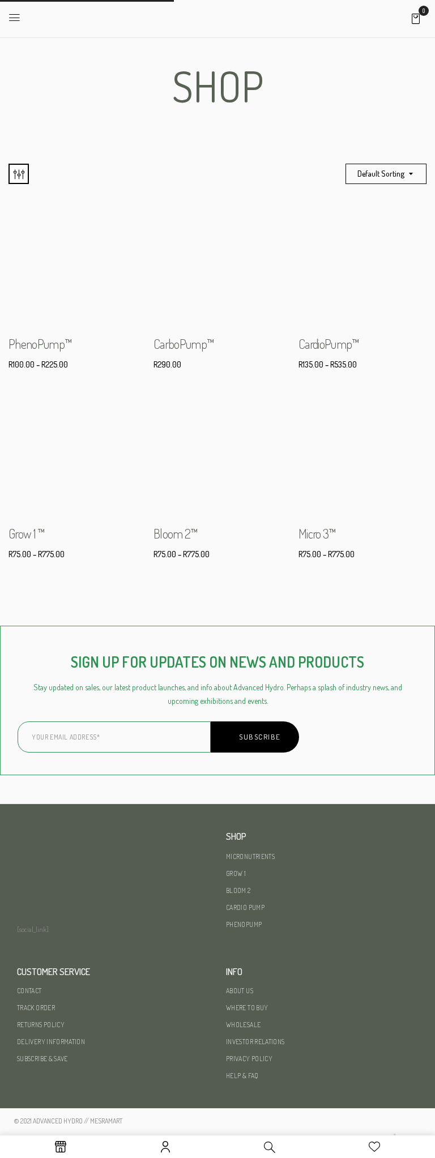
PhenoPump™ (40, 344)
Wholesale (243, 1024)
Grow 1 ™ (26, 533)
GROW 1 (236, 873)
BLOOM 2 (238, 890)
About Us (239, 990)
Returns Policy (41, 1024)
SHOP (236, 836)
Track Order (36, 1007)
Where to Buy (247, 1007)
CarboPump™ (183, 344)
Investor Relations (255, 1041)
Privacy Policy (249, 1058)
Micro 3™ (317, 533)
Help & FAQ (242, 1075)
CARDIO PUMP (245, 907)
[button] (416, 18)
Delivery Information (51, 1041)
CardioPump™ (329, 344)
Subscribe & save (42, 1058)
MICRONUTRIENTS (250, 856)
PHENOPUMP (244, 924)
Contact (29, 990)
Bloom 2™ (175, 533)
